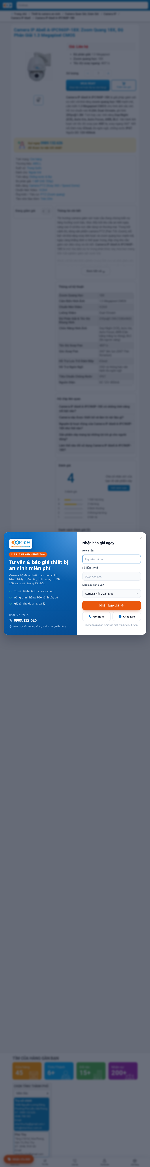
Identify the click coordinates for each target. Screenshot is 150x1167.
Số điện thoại (90, 567)
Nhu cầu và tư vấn (93, 585)
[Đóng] (140, 538)
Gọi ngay (98, 616)
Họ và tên (88, 550)
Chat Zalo (129, 616)
